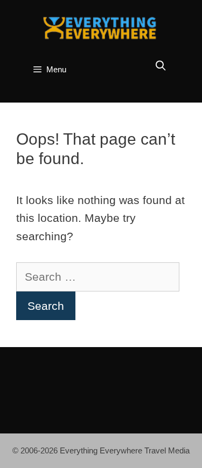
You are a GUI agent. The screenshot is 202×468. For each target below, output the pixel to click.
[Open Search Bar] (161, 66)
